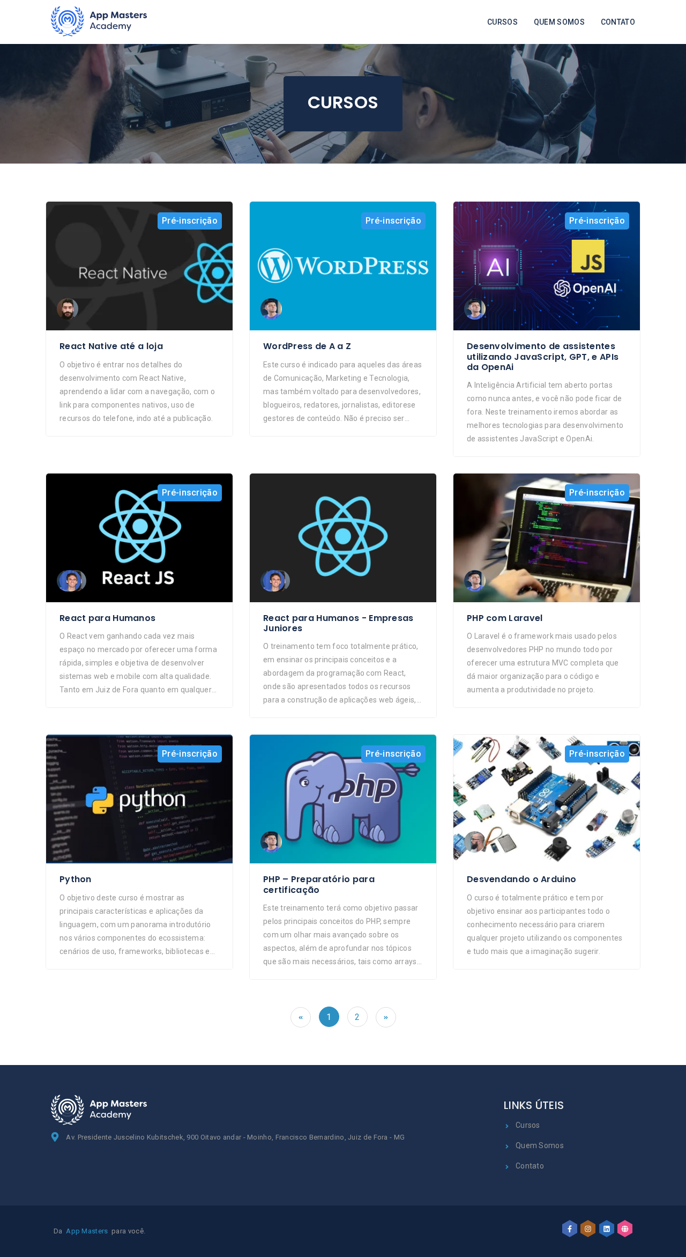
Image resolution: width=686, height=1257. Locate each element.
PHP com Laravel (505, 618)
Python (75, 879)
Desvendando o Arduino (521, 879)
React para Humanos (107, 618)
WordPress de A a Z (307, 346)
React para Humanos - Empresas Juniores (338, 623)
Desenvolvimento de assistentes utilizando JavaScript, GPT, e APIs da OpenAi (542, 356)
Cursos (502, 22)
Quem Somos (559, 22)
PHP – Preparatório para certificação (319, 884)
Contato (618, 22)
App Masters (87, 1231)
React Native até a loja (111, 346)
